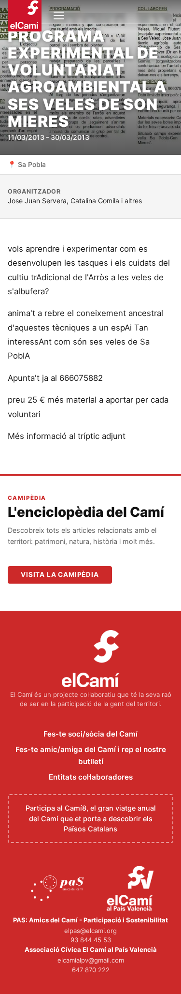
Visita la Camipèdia (60, 574)
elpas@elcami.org (90, 930)
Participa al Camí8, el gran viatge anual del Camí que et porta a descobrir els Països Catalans (91, 818)
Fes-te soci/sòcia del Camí (90, 733)
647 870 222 (91, 970)
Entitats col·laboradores (91, 777)
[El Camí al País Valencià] (131, 889)
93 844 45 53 (90, 940)
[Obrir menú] (59, 15)
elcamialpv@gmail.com (90, 960)
